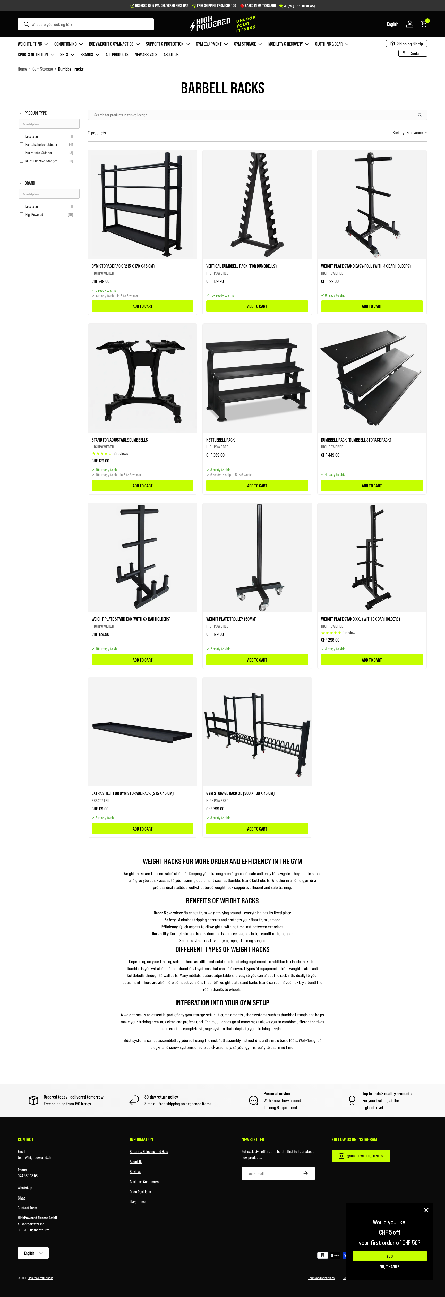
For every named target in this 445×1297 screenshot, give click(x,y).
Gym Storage (245, 44)
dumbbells (135, 968)
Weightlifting (30, 44)
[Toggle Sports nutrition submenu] (52, 54)
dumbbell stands (294, 1014)
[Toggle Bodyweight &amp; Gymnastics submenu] (138, 44)
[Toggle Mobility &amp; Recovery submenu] (307, 44)
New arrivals (146, 54)
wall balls (171, 975)
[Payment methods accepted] (327, 1256)
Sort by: (408, 132)
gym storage (195, 1014)
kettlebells (135, 975)
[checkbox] (47, 136)
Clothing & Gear (329, 44)
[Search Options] (421, 115)
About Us (136, 1161)
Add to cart (143, 306)
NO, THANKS (390, 1266)
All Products (117, 54)
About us (171, 54)
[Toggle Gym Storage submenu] (260, 44)
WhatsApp (25, 1187)
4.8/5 (299, 6)
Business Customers (144, 1181)
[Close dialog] (426, 1210)
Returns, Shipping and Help (149, 1151)
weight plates (300, 968)
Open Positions (140, 1191)
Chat (21, 1198)
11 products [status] (97, 132)
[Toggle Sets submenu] (72, 54)
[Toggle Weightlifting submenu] (46, 44)
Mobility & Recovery (285, 44)
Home (22, 69)
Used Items (138, 1201)
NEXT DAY (182, 5)
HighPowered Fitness (40, 1278)
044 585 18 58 (28, 1175)
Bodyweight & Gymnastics (111, 44)
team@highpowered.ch (34, 1157)
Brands (87, 54)
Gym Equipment (209, 44)
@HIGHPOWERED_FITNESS (365, 1155)
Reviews (135, 1171)
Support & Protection (165, 44)
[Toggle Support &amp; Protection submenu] (188, 44)
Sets (64, 54)
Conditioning (65, 44)
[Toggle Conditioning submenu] (81, 44)
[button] (392, 24)
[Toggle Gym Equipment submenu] (226, 44)
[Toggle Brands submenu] (97, 54)
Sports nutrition (33, 54)
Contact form (27, 1207)
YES (390, 1256)
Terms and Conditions (321, 1278)
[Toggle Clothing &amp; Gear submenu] (347, 44)
